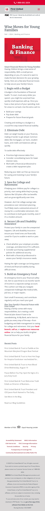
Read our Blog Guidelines (14, 403)
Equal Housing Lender (30, 427)
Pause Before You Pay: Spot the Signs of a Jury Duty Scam (21, 374)
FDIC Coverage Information (28, 443)
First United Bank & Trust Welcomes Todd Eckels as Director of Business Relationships (21, 383)
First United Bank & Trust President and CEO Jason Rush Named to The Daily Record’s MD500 (20, 391)
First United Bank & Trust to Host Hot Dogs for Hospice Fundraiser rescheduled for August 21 (22, 358)
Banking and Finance (22, 34)
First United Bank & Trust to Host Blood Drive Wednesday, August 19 (20, 366)
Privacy (33, 446)
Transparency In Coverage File (21, 450)
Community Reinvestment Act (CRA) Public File (21, 453)
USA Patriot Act (10, 443)
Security (25, 446)
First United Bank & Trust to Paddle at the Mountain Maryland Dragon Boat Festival (21, 349)
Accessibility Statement (14, 440)
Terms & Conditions (13, 446)
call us (14, 329)
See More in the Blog (12, 397)
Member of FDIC (10, 427)
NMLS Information (30, 440)
